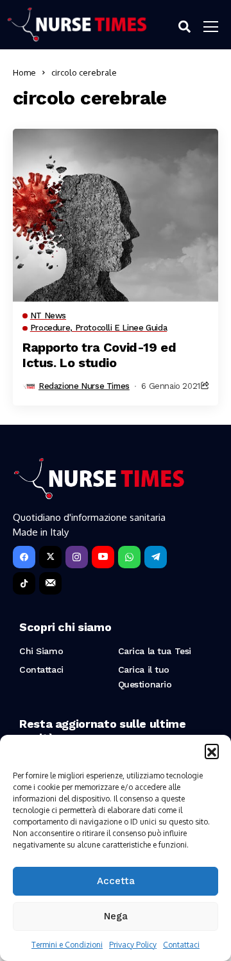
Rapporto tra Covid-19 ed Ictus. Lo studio (99, 355)
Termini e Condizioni (67, 944)
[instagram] (76, 557)
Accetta (116, 881)
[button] (211, 750)
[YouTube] (103, 557)
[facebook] (24, 557)
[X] (50, 557)
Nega (116, 916)
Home (24, 72)
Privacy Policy (133, 944)
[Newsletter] (50, 583)
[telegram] (155, 557)
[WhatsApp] (129, 557)
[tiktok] (24, 583)
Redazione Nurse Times (84, 386)
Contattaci (181, 944)
